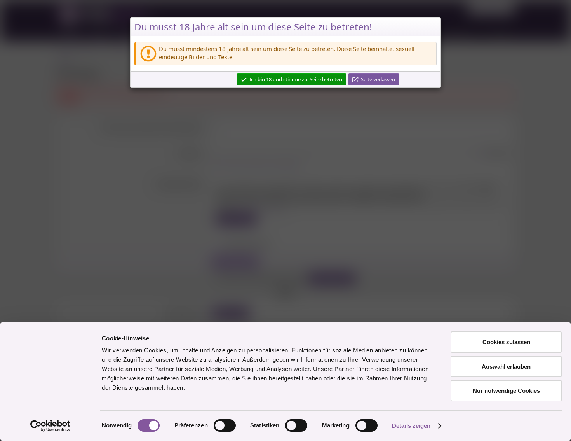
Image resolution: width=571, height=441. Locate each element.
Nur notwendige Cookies (506, 390)
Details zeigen (411, 425)
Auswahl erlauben (506, 366)
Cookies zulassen (506, 342)
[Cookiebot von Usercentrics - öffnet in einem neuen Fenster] (50, 426)
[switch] (225, 425)
